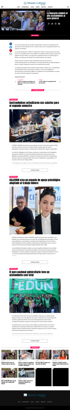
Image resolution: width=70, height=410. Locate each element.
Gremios (37, 7)
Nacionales (50, 7)
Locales (32, 7)
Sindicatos (43, 7)
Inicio (18, 7)
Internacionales (25, 7)
